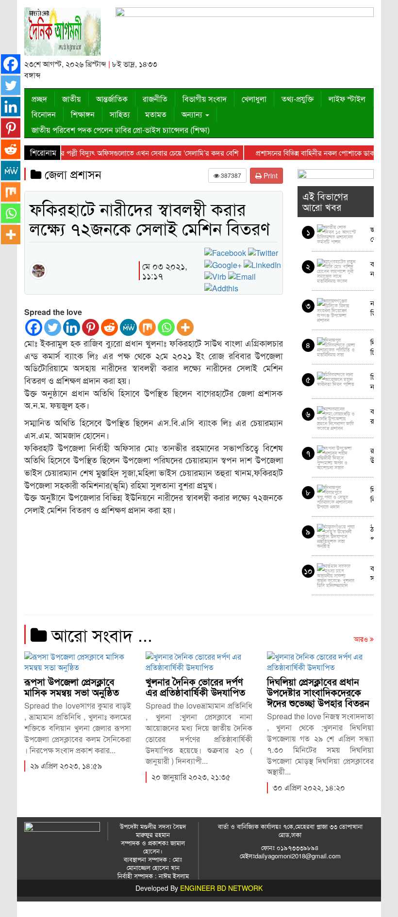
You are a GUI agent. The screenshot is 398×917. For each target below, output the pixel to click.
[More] (185, 327)
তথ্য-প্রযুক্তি (298, 98)
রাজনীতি (155, 98)
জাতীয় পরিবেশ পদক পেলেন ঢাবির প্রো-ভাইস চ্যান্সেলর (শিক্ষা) (121, 129)
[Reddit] (109, 327)
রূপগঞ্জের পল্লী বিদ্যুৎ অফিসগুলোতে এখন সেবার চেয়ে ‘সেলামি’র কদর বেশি (126, 152)
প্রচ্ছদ (39, 98)
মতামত (155, 114)
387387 (230, 175)
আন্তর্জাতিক (112, 98)
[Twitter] (52, 327)
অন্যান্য (193, 114)
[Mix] (147, 327)
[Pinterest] (90, 327)
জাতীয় (71, 98)
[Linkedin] (71, 327)
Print (270, 175)
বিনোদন (44, 114)
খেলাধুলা (254, 98)
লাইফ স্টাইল (347, 98)
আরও (362, 639)
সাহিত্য (120, 114)
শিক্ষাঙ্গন (83, 114)
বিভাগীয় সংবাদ (204, 98)
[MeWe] (128, 327)
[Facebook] (33, 327)
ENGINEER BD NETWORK (221, 888)
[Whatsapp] (166, 327)
